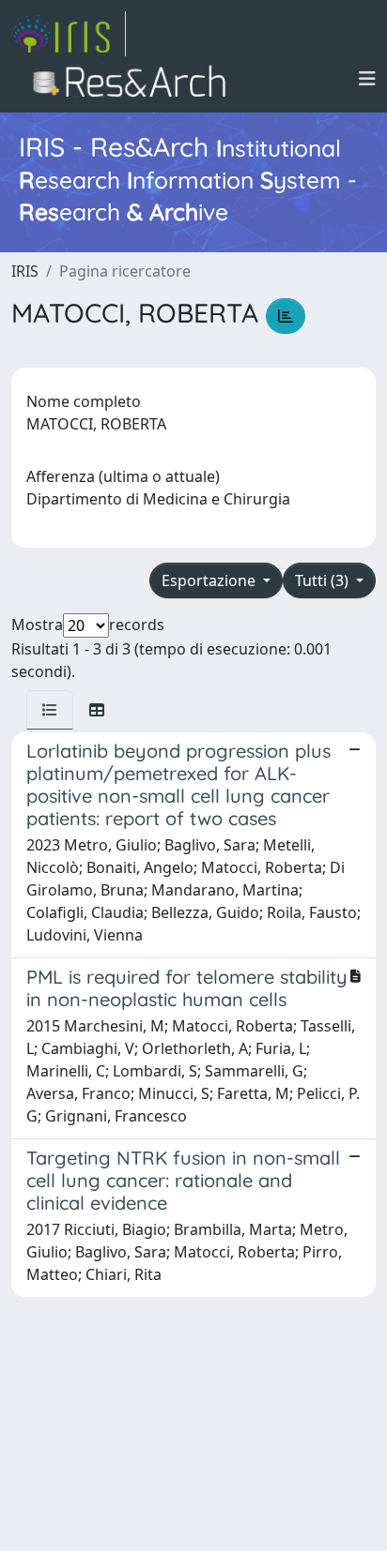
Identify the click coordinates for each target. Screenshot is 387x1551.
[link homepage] (68, 33)
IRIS (25, 271)
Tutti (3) (323, 580)
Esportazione (210, 580)
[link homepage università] (134, 78)
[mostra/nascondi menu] (367, 78)
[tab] (49, 710)
